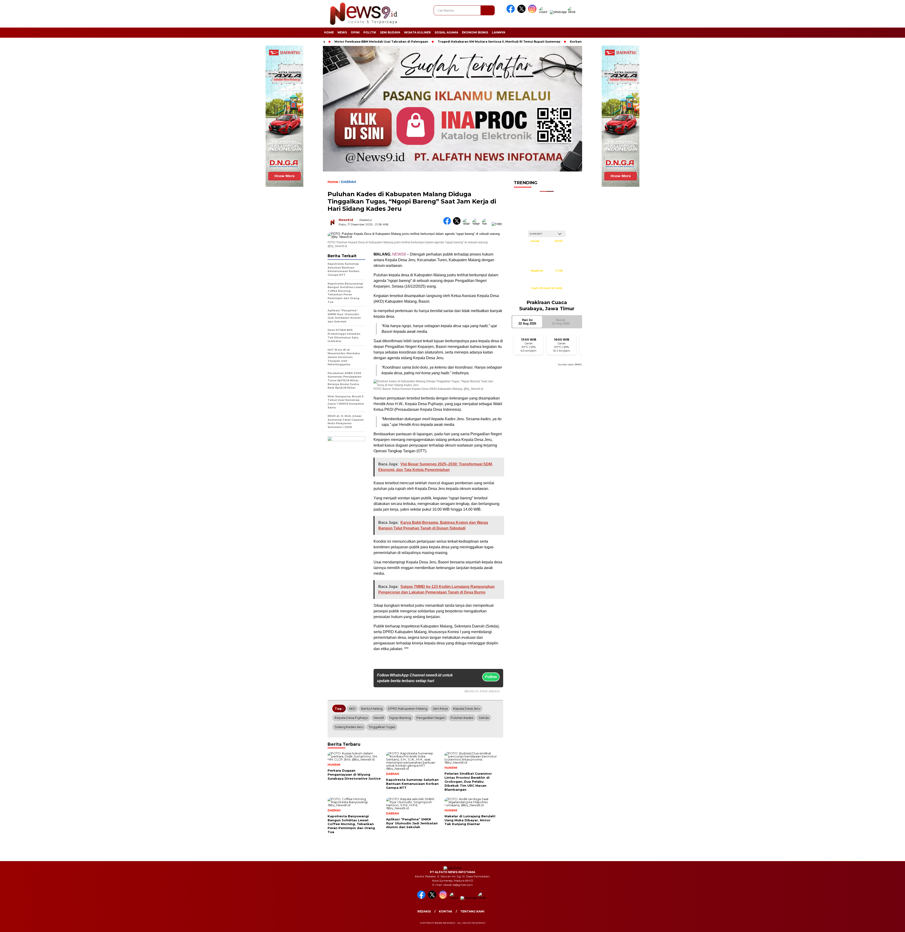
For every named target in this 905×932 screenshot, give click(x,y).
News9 (379, 718)
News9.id (346, 220)
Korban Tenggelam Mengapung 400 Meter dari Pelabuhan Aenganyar (578, 41)
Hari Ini (527, 321)
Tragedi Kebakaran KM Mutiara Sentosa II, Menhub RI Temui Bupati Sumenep (450, 41)
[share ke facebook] (448, 223)
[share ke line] (487, 223)
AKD (352, 708)
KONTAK (445, 911)
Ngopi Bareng (400, 718)
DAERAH (348, 182)
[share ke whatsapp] (467, 223)
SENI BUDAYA (390, 32)
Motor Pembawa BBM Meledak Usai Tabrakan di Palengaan (333, 41)
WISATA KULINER (417, 32)
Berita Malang (372, 708)
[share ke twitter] (458, 223)
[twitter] (522, 12)
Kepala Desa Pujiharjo (351, 718)
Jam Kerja (440, 708)
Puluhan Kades (462, 718)
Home (329, 32)
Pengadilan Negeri (430, 718)
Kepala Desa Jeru (466, 708)
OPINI (355, 32)
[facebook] (511, 12)
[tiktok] (572, 12)
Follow (491, 677)
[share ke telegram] (477, 223)
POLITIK (369, 32)
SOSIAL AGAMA (446, 32)
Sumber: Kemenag (546, 293)
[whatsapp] (558, 12)
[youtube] (544, 12)
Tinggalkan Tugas (382, 727)
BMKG (578, 364)
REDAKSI (424, 911)
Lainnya (498, 32)
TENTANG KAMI (472, 911)
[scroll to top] (874, 924)
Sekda (484, 718)
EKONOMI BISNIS (475, 32)
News (342, 32)
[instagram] (533, 12)
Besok (561, 321)
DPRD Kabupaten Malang (407, 708)
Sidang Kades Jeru (349, 727)
